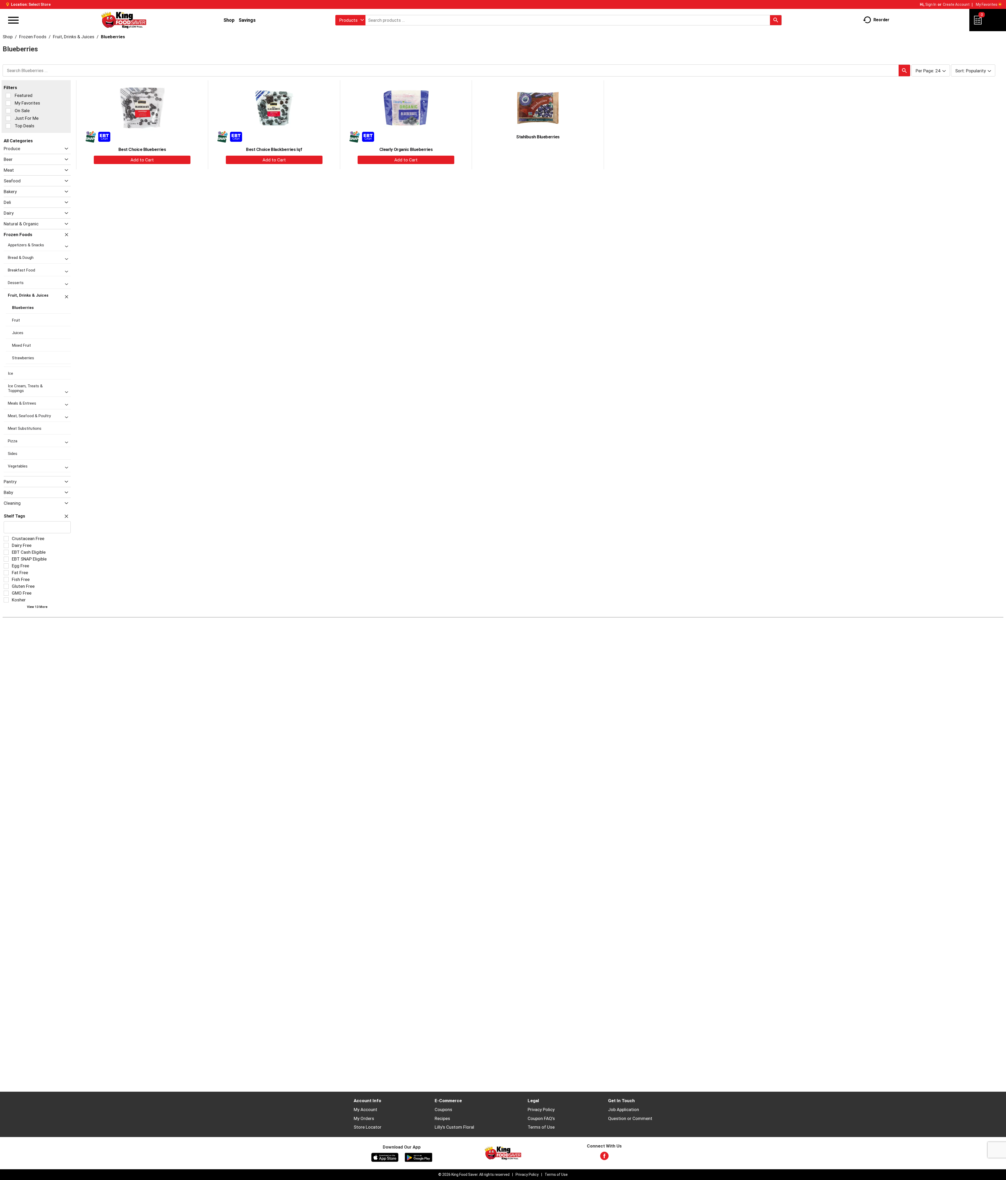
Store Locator (367, 1127)
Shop (228, 20)
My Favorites (986, 4)
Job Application (623, 1109)
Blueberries (113, 36)
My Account (365, 1109)
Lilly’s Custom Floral (454, 1127)
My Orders (364, 1118)
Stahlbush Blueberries (538, 136)
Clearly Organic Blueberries (406, 149)
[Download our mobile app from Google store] (418, 1157)
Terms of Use (541, 1127)
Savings (247, 20)
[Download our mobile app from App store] (385, 1157)
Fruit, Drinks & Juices (73, 36)
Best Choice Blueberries (142, 149)
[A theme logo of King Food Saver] (124, 20)
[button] (65, 148)
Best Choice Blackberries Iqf (274, 149)
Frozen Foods (32, 36)
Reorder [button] (881, 19)
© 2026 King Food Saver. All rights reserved (474, 1174)
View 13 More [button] (37, 607)
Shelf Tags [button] (14, 516)
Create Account (956, 4)
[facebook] (604, 1157)
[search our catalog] (775, 20)
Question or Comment (630, 1118)
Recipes (442, 1118)
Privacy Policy (541, 1109)
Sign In (930, 4)
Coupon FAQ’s (541, 1118)
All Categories (18, 140)
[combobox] (350, 20)
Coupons (443, 1109)
